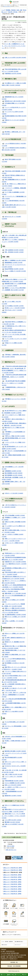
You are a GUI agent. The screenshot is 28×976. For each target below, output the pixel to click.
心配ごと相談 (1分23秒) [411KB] (13, 774)
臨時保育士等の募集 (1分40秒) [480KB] (15, 751)
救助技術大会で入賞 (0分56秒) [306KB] (15, 101)
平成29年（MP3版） (13, 12)
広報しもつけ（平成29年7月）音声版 (12, 879)
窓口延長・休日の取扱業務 (14, 966)
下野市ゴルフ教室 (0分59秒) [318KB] (15, 436)
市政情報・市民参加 (11, 10)
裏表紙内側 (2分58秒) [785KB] (13, 795)
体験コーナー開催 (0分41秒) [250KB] (15, 608)
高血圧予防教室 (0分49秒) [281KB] (14, 269)
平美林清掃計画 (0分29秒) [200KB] (14, 781)
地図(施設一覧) (14, 962)
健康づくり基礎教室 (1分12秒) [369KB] (15, 260)
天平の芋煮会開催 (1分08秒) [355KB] (15, 515)
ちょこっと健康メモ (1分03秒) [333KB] (15, 271)
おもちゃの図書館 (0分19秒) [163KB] (15, 783)
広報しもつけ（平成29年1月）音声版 (12, 893)
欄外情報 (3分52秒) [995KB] (12, 822)
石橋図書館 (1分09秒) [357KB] (13, 471)
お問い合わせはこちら (11, 850)
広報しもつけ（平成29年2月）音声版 (12, 891)
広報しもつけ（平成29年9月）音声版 (12, 875)
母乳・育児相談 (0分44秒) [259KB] (14, 252)
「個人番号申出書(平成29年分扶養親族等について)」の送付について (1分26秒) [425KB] (13, 383)
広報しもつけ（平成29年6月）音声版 (12, 882)
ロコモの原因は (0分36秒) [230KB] (14, 306)
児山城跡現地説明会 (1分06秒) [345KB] (15, 614)
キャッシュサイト (7, 6)
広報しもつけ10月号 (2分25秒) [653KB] (15, 57)
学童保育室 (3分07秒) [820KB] (13, 73)
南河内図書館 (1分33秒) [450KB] (13, 475)
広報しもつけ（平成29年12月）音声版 (12, 867)
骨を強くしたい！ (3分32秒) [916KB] (15, 308)
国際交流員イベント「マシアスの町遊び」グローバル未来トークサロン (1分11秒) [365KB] (13, 816)
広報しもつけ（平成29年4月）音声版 (12, 886)
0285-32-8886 (10, 846)
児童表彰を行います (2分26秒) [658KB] (15, 561)
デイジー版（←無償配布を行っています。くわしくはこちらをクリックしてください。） (13, 46)
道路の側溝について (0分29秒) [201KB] (15, 593)
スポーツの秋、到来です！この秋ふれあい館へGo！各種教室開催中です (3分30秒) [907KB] (14, 695)
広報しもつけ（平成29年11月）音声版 (12, 870)
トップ (3, 10)
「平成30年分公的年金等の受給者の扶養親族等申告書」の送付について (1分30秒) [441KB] (14, 377)
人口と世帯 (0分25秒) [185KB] (13, 820)
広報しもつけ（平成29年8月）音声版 (12, 877)
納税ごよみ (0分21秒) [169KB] (13, 785)
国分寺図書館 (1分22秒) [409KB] (13, 473)
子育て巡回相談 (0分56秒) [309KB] (14, 250)
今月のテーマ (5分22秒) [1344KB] (14, 493)
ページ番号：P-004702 (20, 22)
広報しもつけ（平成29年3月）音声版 (12, 889)
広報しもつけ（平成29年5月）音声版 (12, 884)
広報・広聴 (19, 10)
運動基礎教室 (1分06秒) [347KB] (13, 262)
